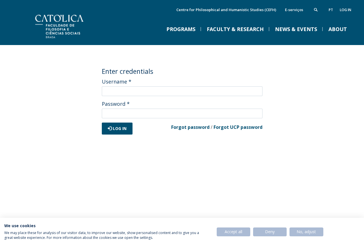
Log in (345, 9)
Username (116, 81)
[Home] (74, 39)
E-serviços (294, 9)
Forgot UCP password (238, 127)
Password (116, 103)
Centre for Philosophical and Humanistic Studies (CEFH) (226, 9)
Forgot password (190, 127)
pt (331, 9)
